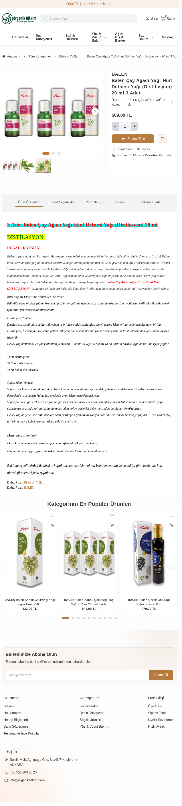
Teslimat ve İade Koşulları (22, 733)
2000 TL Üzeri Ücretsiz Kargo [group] (89, 4)
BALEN (120, 74)
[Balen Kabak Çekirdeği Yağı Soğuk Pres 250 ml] (30, 553)
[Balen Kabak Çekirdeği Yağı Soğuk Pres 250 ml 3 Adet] (89, 553)
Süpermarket (89, 706)
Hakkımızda (12, 713)
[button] (45, 153)
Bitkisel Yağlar (34, 482)
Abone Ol (161, 675)
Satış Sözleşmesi (16, 726)
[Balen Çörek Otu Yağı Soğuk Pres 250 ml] (149, 553)
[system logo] (19, 19)
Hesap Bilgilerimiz (17, 720)
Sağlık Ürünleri (90, 720)
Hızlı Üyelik (156, 726)
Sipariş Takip (157, 713)
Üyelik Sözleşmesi (161, 720)
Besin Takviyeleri (92, 713)
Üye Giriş (155, 706)
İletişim (9, 706)
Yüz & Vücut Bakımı (94, 726)
